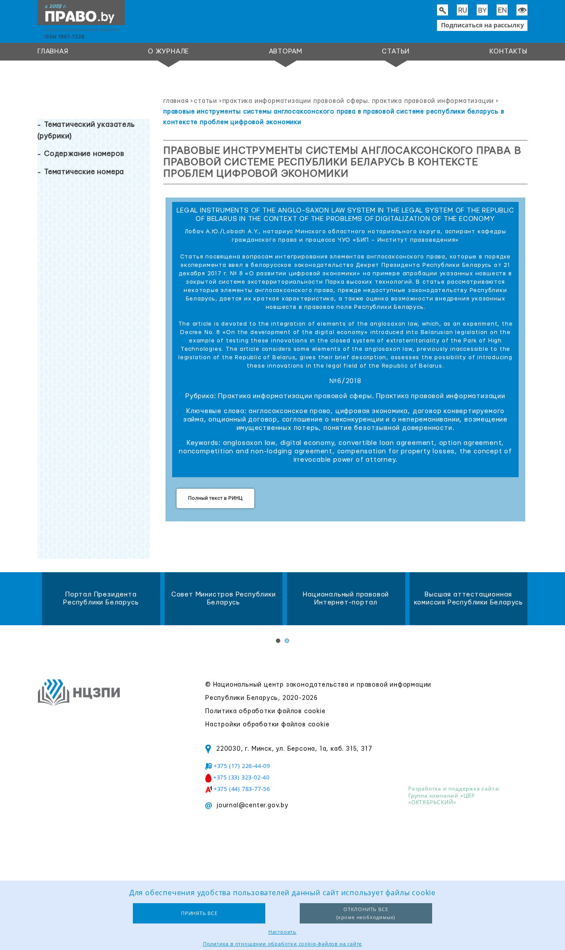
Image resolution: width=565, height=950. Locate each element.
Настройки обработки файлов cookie (267, 725)
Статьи (396, 51)
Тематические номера (84, 171)
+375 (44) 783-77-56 (242, 789)
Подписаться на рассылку (482, 25)
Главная (53, 51)
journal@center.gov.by (252, 805)
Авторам (286, 51)
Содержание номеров (84, 153)
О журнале (168, 51)
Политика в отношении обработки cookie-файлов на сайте (282, 943)
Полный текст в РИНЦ (215, 498)
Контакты (508, 51)
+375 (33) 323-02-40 (241, 777)
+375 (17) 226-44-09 (242, 766)
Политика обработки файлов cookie (265, 711)
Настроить (282, 931)
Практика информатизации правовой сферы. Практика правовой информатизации (358, 101)
